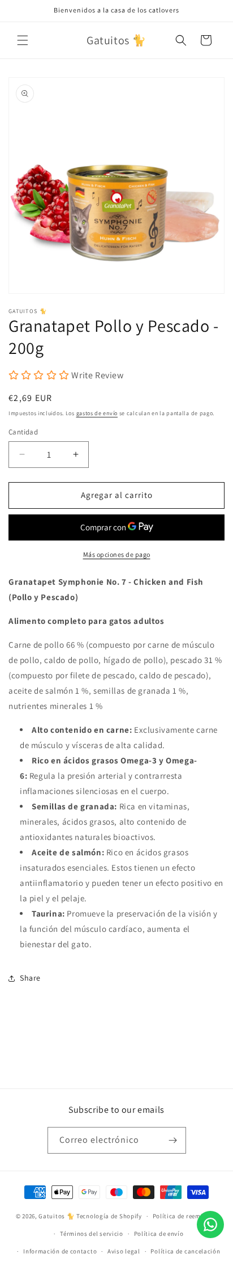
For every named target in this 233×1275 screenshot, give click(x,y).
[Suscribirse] (173, 1140)
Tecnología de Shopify (109, 1216)
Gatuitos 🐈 (57, 1216)
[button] (22, 40)
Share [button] (30, 978)
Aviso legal (123, 1251)
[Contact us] (210, 1224)
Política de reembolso (185, 1216)
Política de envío (159, 1234)
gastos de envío (97, 413)
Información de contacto (60, 1251)
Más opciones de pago (116, 554)
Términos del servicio (91, 1234)
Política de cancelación (185, 1251)
